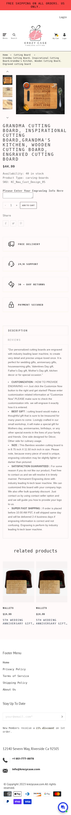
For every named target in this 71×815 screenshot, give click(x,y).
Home (5, 55)
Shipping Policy (15, 682)
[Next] (60, 94)
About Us (9, 689)
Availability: (14, 173)
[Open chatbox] (63, 807)
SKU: (7, 182)
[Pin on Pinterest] (21, 223)
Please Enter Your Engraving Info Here (33, 190)
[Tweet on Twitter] (13, 223)
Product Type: (13, 177)
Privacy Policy (14, 669)
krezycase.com (35, 784)
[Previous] (20, 94)
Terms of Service (16, 676)
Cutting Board (22, 55)
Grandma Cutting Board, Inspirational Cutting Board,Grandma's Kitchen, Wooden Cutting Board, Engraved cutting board (32, 61)
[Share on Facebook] (6, 223)
